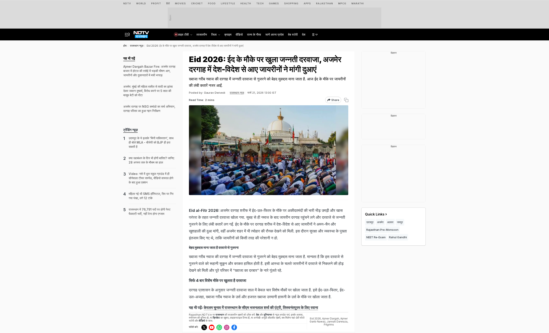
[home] (141, 33)
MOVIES (180, 3)
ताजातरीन (201, 34)
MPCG (342, 3)
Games (274, 3)
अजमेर (380, 222)
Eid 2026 (315, 318)
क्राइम (227, 34)
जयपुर (400, 222)
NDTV (127, 3)
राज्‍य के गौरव (254, 34)
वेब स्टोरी (293, 34)
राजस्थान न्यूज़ (237, 92)
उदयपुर (370, 222)
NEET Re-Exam (376, 237)
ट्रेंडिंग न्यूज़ (130, 130)
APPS (307, 3)
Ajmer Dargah (330, 318)
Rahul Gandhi (398, 237)
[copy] (346, 100)
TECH (260, 3)
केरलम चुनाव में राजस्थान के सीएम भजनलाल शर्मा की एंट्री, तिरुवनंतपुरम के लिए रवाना (261, 307)
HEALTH (245, 3)
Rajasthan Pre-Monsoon (382, 229)
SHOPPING (291, 3)
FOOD (212, 3)
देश (303, 34)
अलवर (390, 222)
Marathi (357, 3)
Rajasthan (324, 3)
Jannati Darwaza (337, 321)
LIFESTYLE (228, 3)
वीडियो (239, 34)
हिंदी (168, 3)
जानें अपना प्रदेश (274, 34)
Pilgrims (329, 324)
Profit (156, 3)
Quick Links (375, 214)
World (141, 3)
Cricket (197, 3)
